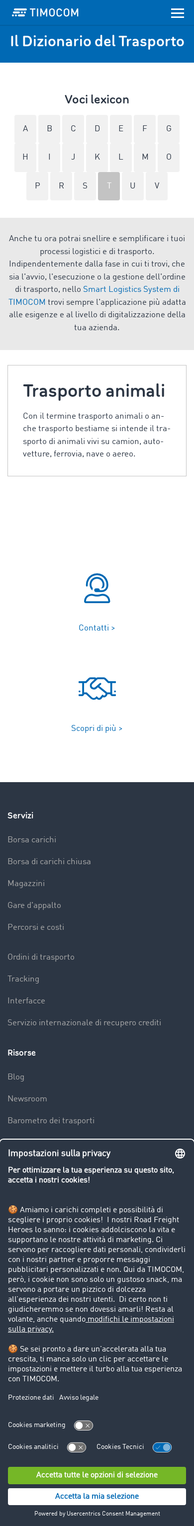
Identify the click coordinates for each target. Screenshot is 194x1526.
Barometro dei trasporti (51, 1121)
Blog (15, 1077)
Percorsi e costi (35, 927)
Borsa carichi (31, 840)
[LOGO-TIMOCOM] (45, 12)
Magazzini (26, 884)
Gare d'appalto (34, 905)
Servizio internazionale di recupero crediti (84, 1023)
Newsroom (27, 1099)
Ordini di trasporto (41, 957)
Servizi (20, 815)
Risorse (21, 1053)
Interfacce (26, 1001)
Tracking (23, 979)
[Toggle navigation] (177, 12)
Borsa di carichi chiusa (49, 862)
